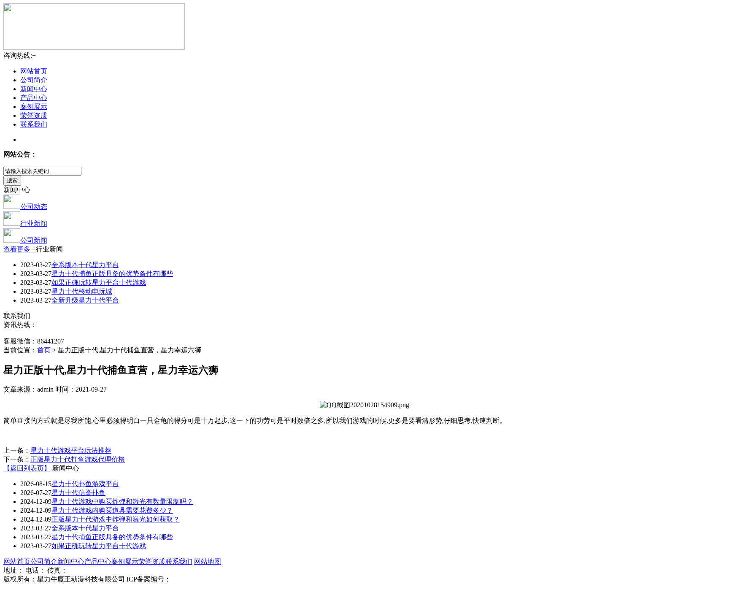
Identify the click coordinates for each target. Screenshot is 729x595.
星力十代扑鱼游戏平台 (85, 483)
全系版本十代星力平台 (85, 264)
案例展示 (33, 106)
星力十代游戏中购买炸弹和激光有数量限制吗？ (122, 501)
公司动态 (33, 206)
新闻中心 (33, 88)
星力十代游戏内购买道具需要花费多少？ (112, 510)
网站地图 (207, 561)
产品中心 (33, 97)
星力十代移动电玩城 (81, 291)
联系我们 (33, 124)
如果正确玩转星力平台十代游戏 (98, 282)
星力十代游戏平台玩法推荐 (70, 450)
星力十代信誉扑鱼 (78, 492)
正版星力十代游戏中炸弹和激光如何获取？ (115, 519)
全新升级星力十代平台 (85, 300)
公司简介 (33, 80)
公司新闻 (33, 240)
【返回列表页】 (27, 468)
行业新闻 (33, 223)
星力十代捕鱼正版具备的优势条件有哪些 (112, 273)
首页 (44, 350)
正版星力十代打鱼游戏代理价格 (77, 459)
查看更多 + (19, 249)
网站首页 (33, 71)
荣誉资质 (33, 115)
